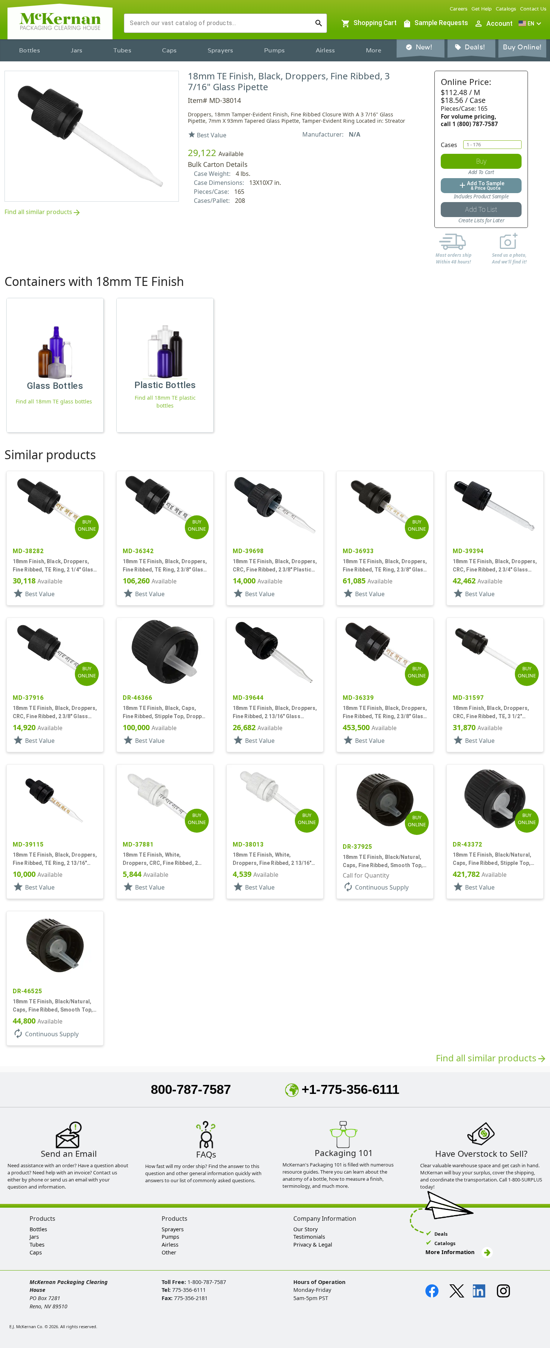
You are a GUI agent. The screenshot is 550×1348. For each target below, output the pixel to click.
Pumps (274, 50)
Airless (325, 50)
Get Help (481, 9)
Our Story (305, 1229)
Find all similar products (42, 212)
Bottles (29, 50)
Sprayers (220, 50)
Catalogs (506, 9)
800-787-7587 (191, 1089)
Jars (76, 50)
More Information (450, 1252)
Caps (169, 50)
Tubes (122, 50)
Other (169, 1252)
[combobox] (219, 23)
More (373, 50)
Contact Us (533, 9)
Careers (459, 9)
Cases (449, 145)
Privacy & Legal (312, 1244)
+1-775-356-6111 (350, 1089)
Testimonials (309, 1236)
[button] (531, 24)
